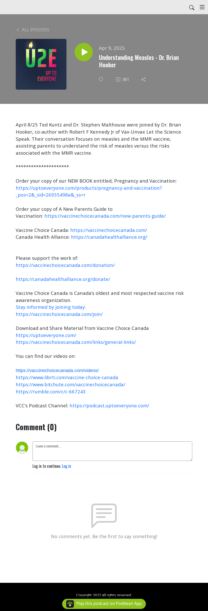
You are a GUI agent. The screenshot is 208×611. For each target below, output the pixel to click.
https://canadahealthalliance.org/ (109, 237)
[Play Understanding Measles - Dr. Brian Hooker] (84, 52)
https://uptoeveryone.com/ (46, 335)
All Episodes (35, 30)
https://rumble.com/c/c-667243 (51, 391)
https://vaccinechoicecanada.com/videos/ (57, 370)
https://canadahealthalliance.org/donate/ (63, 279)
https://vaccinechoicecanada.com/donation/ (65, 265)
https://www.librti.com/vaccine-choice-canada (67, 377)
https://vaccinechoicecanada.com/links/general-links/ (76, 342)
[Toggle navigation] (202, 7)
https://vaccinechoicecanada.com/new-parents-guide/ (105, 216)
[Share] (144, 79)
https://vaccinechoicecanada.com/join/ (59, 314)
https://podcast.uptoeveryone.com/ (109, 405)
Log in (66, 466)
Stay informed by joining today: (51, 307)
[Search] (191, 7)
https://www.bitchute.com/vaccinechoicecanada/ (70, 384)
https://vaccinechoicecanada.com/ (108, 230)
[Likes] (101, 79)
